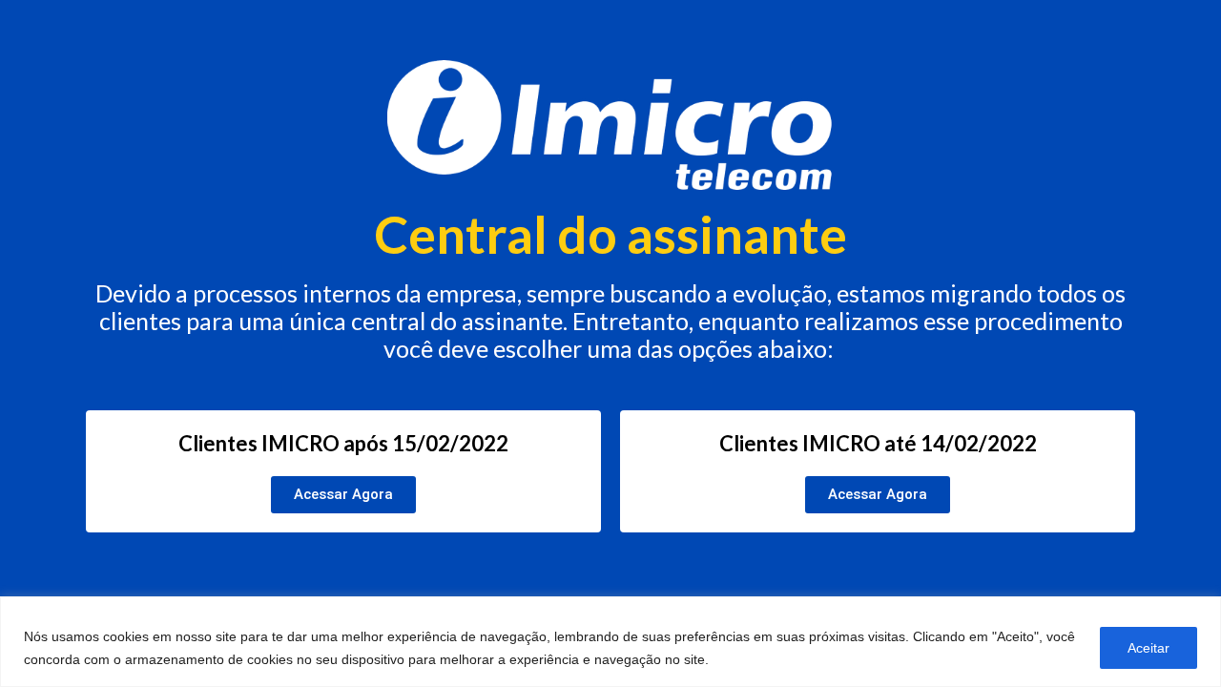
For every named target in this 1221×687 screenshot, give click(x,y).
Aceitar (1148, 648)
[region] (610, 641)
